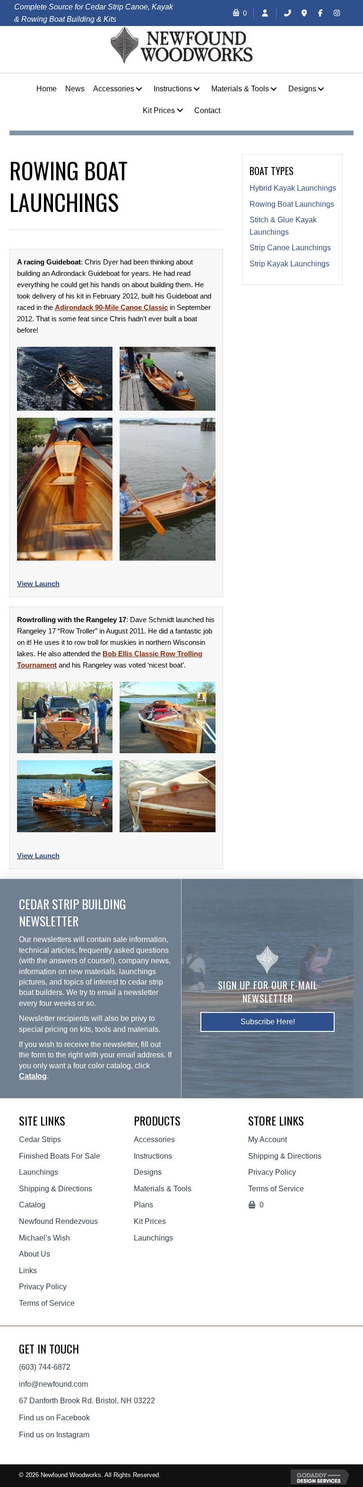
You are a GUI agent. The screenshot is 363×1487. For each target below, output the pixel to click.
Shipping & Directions (55, 1189)
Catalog (33, 1076)
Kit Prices (150, 1221)
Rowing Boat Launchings (292, 204)
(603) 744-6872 (44, 1367)
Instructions (153, 1156)
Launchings (38, 1172)
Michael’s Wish (44, 1238)
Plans (143, 1205)
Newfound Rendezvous (58, 1221)
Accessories (154, 1139)
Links (28, 1271)
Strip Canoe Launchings (290, 248)
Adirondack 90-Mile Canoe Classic (111, 307)
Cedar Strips (40, 1139)
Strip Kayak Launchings (289, 264)
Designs (148, 1172)
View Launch (38, 584)
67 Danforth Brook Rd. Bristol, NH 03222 (87, 1401)
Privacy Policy (43, 1287)
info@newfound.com (53, 1384)
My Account (267, 1139)
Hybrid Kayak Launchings (293, 188)
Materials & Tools (162, 1189)
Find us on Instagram (54, 1435)
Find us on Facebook (54, 1418)
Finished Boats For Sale (59, 1156)
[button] (139, 89)
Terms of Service (47, 1303)
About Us (34, 1254)
